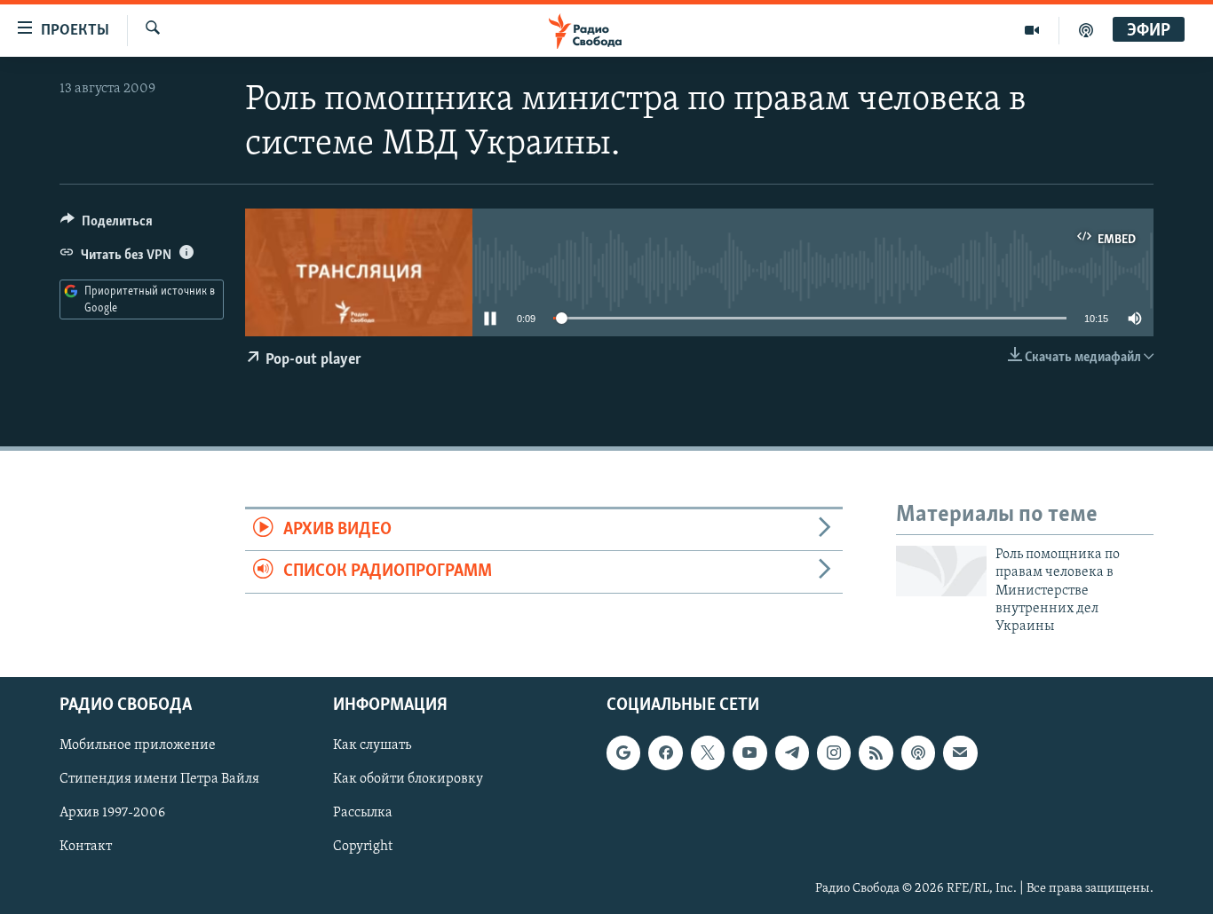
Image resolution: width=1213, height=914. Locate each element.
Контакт (85, 846)
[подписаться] (960, 752)
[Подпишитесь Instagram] (834, 752)
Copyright (362, 846)
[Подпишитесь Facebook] (665, 752)
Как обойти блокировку (408, 779)
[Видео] (1032, 30)
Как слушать (372, 745)
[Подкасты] (918, 752)
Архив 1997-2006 (112, 813)
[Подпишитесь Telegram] (792, 752)
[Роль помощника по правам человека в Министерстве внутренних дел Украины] (941, 571)
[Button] (106, 225)
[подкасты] (1086, 30)
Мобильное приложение (137, 745)
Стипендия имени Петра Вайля (159, 779)
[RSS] (875, 752)
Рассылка (362, 813)
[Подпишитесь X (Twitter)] (708, 752)
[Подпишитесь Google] (623, 752)
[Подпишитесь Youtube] (749, 752)
